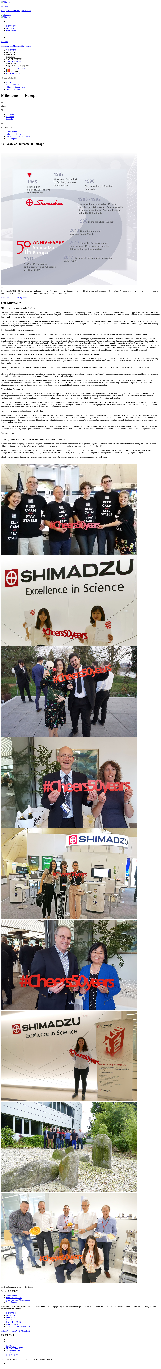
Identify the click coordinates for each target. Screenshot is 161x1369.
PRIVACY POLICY (14, 1348)
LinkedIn (9, 119)
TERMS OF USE (13, 1350)
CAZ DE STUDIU (14, 61)
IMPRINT (10, 1346)
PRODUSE (10, 1315)
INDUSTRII (11, 1317)
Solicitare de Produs (14, 1298)
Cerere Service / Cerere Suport (18, 1300)
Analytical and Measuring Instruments (16, 11)
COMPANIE (11, 1313)
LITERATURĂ (12, 1324)
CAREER (10, 1353)
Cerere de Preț (11, 1295)
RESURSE (10, 1320)
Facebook (10, 117)
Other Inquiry (11, 1302)
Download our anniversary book (14, 297)
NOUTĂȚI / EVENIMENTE (18, 68)
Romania (4, 6)
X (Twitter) (10, 114)
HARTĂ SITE (12, 1355)
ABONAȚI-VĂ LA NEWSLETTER (16, 1331)
